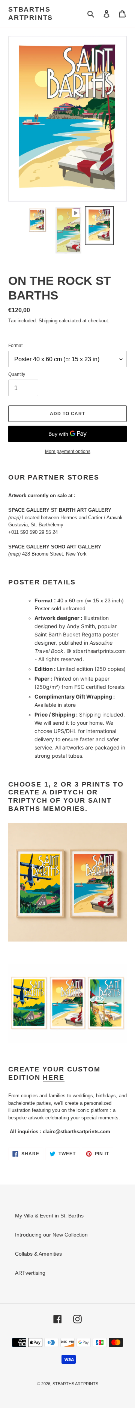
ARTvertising (30, 1273)
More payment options (67, 451)
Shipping (48, 320)
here (53, 1077)
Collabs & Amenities (38, 1254)
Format (15, 345)
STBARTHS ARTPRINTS (30, 13)
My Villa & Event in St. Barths (49, 1216)
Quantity (16, 374)
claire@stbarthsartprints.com (77, 1131)
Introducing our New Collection (51, 1235)
